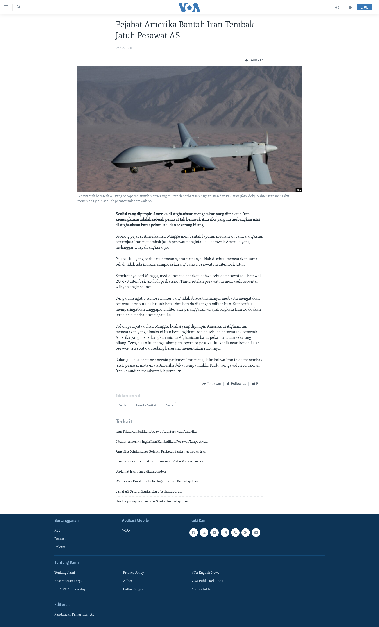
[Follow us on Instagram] (225, 532)
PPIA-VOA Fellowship (70, 589)
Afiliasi (128, 581)
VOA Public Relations (207, 581)
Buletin (59, 547)
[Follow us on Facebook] (194, 532)
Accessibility (201, 589)
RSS (57, 531)
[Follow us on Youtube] (214, 532)
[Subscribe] (256, 532)
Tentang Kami (64, 573)
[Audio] (337, 7)
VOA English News (205, 573)
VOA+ (126, 531)
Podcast (60, 539)
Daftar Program (134, 589)
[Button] (254, 60)
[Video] (350, 7)
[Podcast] (245, 532)
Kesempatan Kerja (68, 581)
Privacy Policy (133, 573)
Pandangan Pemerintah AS (74, 615)
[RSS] (235, 532)
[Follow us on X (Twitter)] (204, 532)
